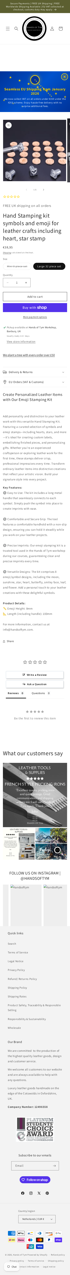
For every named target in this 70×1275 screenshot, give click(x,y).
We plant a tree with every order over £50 (29, 355)
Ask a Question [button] (37, 684)
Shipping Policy (17, 987)
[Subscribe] (54, 1165)
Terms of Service (18, 952)
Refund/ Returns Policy (22, 979)
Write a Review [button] (37, 675)
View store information (21, 341)
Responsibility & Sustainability (27, 1019)
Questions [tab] (38, 693)
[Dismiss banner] (64, 76)
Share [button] (10, 641)
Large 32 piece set (49, 266)
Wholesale (14, 1028)
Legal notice (49, 1266)
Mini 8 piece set (19, 267)
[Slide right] (43, 189)
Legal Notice (15, 961)
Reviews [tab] (13, 693)
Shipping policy (56, 1260)
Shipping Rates (17, 996)
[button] (8, 28)
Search (12, 943)
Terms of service (36, 1260)
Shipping (7, 252)
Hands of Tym (20, 1254)
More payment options (35, 316)
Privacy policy (17, 1260)
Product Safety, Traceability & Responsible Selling (34, 1007)
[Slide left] (26, 189)
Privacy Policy (16, 970)
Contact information (28, 1266)
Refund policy (58, 1254)
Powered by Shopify (37, 1254)
